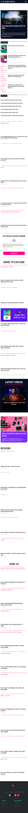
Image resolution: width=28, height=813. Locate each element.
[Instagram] (18, 795)
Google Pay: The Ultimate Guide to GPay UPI (12, 302)
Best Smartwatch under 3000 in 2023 (9, 112)
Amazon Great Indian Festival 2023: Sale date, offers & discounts (16, 75)
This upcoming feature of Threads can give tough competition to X (17, 56)
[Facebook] (10, 795)
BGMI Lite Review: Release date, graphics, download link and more (12, 510)
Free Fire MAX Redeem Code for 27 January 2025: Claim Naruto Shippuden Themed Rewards (14, 137)
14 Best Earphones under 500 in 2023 (9, 109)
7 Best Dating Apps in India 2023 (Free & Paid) (11, 103)
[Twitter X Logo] (13, 795)
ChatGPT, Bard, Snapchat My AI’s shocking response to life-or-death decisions (16, 86)
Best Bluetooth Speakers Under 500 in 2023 (11, 106)
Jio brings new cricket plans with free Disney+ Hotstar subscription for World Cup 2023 (17, 67)
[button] (26, 2)
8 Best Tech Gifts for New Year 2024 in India (11, 100)
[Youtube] (15, 795)
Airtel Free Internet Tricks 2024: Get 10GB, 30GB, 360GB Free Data (12, 281)
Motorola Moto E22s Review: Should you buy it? (13, 532)
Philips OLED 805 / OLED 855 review (10, 466)
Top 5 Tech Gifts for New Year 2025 (16, 45)
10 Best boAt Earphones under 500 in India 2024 (12, 115)
